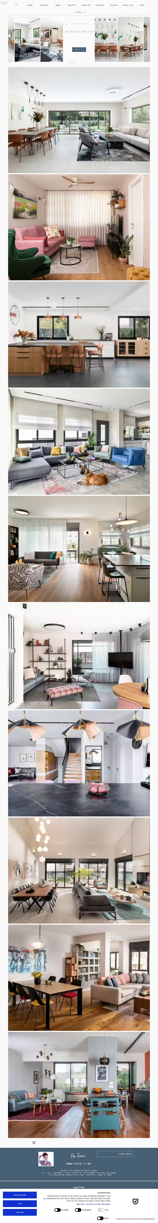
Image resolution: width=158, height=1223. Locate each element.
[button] (128, 5)
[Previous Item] (12, 39)
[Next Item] (146, 39)
